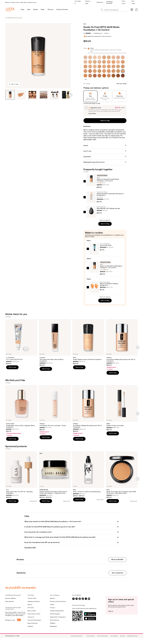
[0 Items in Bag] (136, 9)
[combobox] (105, 50)
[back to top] (137, 632)
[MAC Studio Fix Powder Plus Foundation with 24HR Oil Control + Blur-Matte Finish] (122, 474)
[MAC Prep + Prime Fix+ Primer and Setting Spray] (88, 474)
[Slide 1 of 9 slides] (10, 95)
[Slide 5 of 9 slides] (55, 95)
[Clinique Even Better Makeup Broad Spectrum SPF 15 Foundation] (122, 344)
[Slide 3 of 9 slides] (32, 95)
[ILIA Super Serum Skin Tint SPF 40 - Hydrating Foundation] (21, 474)
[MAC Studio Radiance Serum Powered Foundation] (88, 342)
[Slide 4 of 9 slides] (43, 95)
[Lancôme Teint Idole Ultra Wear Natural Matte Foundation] (55, 342)
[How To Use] (105, 151)
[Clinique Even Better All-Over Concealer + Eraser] (55, 410)
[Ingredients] (105, 156)
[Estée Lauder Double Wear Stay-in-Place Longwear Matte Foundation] (21, 410)
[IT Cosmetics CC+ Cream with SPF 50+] (21, 342)
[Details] (105, 145)
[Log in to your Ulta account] (132, 9)
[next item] (70, 94)
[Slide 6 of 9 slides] (66, 95)
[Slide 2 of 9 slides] (21, 95)
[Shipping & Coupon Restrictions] (105, 162)
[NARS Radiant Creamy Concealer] (122, 408)
